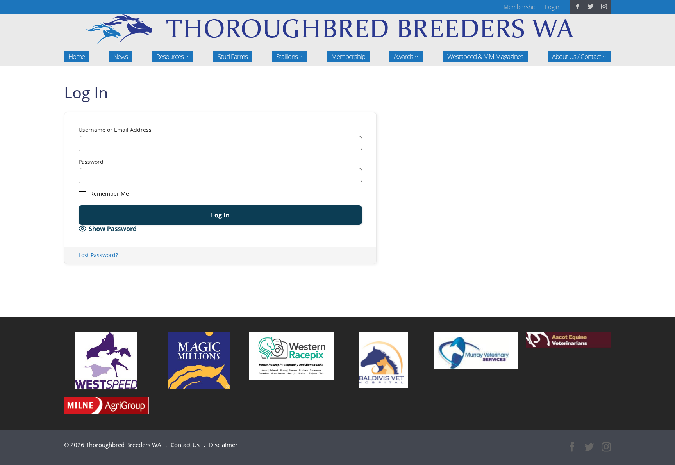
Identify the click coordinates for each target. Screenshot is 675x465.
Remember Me (109, 193)
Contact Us (185, 445)
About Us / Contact (576, 56)
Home (76, 56)
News (120, 56)
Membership (520, 7)
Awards (403, 56)
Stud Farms (233, 56)
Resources (170, 56)
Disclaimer (223, 445)
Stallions (287, 56)
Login (552, 7)
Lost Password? (98, 255)
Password (91, 161)
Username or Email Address (115, 129)
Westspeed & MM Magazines (485, 56)
